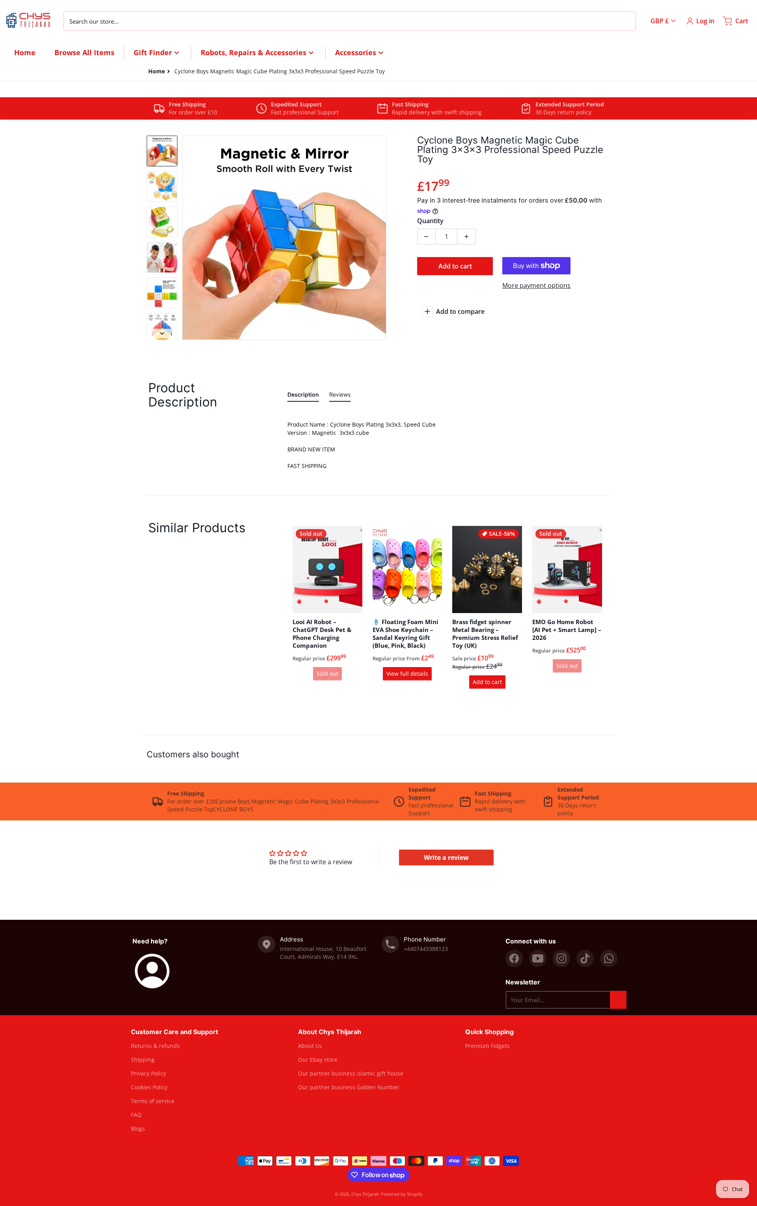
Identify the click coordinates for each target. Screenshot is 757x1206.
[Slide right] (381, 238)
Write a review (446, 857)
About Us (310, 1045)
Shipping (143, 1059)
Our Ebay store (317, 1059)
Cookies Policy (149, 1087)
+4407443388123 (426, 948)
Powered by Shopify (402, 1194)
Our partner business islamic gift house (350, 1073)
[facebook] (514, 958)
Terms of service (152, 1101)
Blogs (138, 1128)
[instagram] (561, 958)
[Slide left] (187, 238)
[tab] (303, 396)
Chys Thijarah (365, 1194)
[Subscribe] (618, 1000)
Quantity (430, 220)
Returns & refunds (155, 1045)
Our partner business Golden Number (348, 1087)
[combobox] (350, 21)
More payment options (536, 285)
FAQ (136, 1114)
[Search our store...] (625, 21)
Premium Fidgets (487, 1045)
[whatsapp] (608, 958)
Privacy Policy (148, 1073)
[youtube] (537, 958)
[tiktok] (585, 958)
